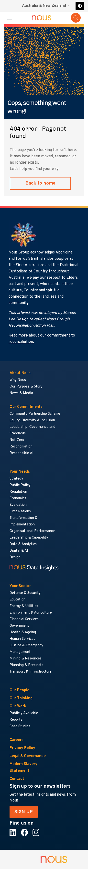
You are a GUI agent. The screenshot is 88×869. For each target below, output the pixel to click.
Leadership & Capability (29, 537)
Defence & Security (25, 593)
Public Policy (20, 485)
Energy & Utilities (24, 606)
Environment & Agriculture (31, 612)
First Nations (20, 511)
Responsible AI (21, 453)
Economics (18, 498)
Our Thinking (21, 698)
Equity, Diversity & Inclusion (32, 420)
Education (17, 599)
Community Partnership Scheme (35, 414)
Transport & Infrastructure (31, 671)
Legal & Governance (28, 756)
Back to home (40, 183)
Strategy (16, 478)
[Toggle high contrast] (80, 6)
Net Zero (17, 440)
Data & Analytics (23, 544)
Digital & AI (19, 550)
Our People (19, 690)
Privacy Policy (22, 748)
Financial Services (24, 619)
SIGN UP (23, 812)
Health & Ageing (23, 632)
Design (15, 557)
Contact (17, 778)
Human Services (22, 639)
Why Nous (18, 380)
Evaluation (18, 505)
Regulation (18, 491)
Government (19, 626)
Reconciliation (21, 446)
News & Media (21, 393)
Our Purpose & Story (26, 386)
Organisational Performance (32, 531)
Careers (16, 740)
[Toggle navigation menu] (9, 18)
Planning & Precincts (26, 665)
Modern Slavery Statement (23, 767)
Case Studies (20, 726)
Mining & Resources (26, 658)
